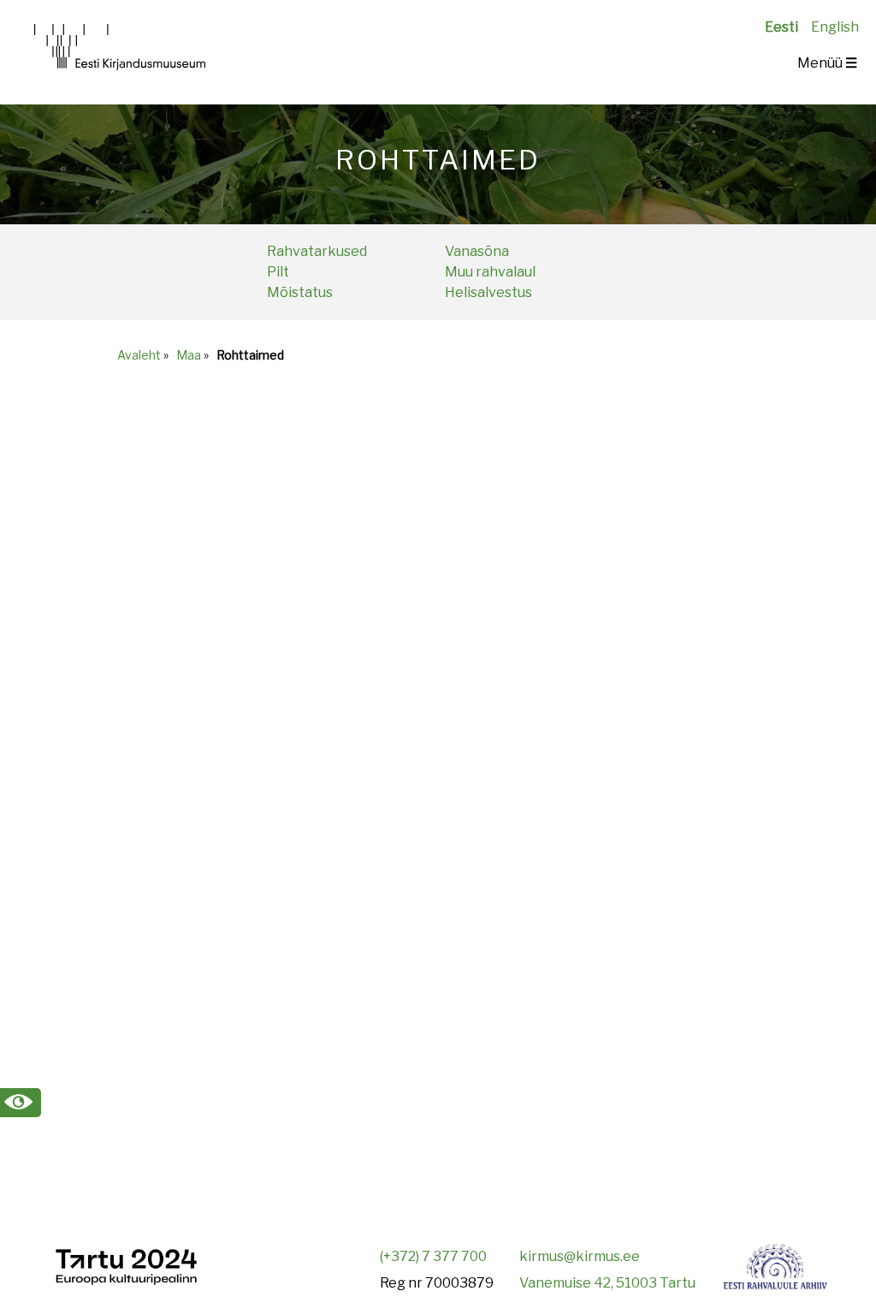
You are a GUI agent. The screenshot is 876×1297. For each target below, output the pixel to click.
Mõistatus (300, 292)
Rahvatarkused (317, 251)
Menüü (827, 63)
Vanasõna (477, 251)
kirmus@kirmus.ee (579, 1256)
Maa (188, 355)
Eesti (781, 27)
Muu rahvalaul (490, 272)
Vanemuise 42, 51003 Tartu (607, 1283)
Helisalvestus (488, 292)
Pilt (278, 272)
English (835, 27)
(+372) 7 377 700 (433, 1256)
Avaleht (139, 355)
